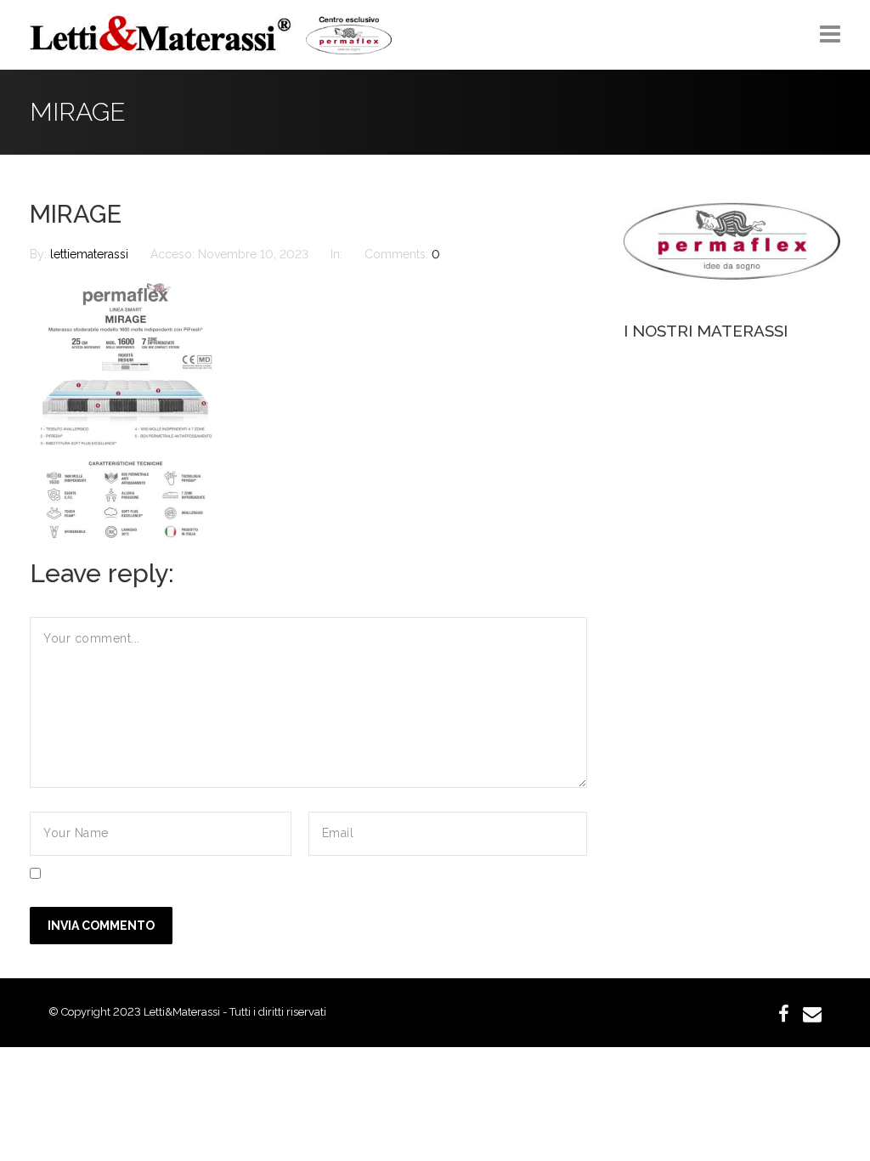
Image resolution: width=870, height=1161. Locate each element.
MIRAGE (75, 214)
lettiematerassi (91, 254)
